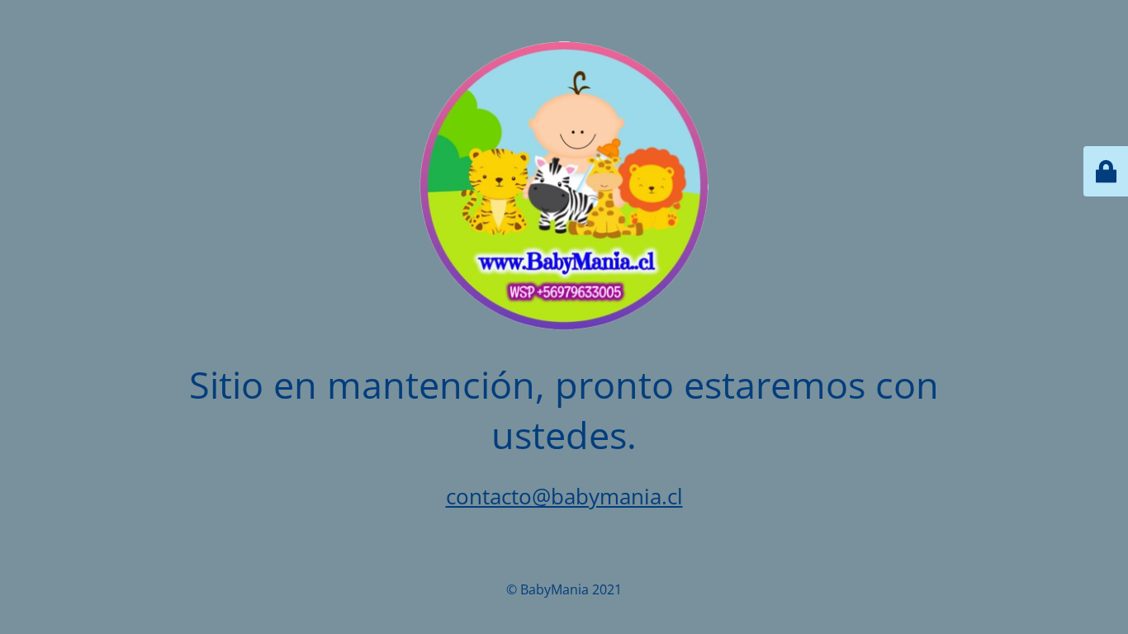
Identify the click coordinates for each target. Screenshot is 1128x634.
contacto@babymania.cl (564, 496)
